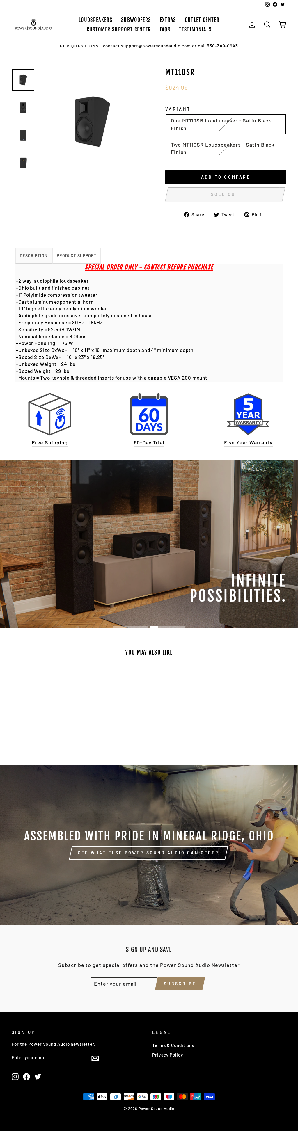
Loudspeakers (95, 20)
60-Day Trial (149, 442)
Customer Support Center (119, 29)
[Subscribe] (95, 1058)
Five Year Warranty (248, 442)
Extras (168, 20)
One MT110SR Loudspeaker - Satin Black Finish (221, 124)
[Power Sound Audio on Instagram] (15, 1076)
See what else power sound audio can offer (148, 852)
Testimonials (195, 29)
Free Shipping (50, 442)
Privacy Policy (167, 1054)
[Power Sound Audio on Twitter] (37, 1076)
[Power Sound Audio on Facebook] (26, 1076)
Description (33, 255)
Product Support (77, 255)
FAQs (165, 29)
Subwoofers (136, 20)
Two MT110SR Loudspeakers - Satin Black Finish (222, 148)
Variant (178, 108)
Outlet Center (202, 20)
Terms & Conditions (173, 1045)
